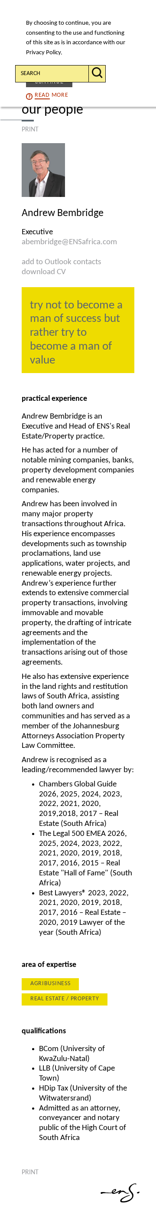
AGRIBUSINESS (50, 983)
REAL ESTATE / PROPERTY (64, 999)
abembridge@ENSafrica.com (69, 242)
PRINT (30, 129)
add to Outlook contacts (61, 262)
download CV (44, 272)
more (51, 95)
